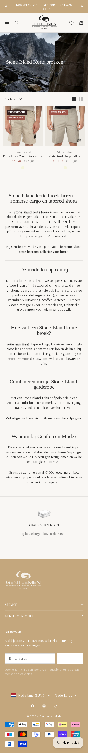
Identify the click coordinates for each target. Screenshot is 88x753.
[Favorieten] (71, 23)
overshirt (55, 407)
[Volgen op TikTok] (56, 706)
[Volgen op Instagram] (44, 706)
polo (58, 398)
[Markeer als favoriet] (37, 112)
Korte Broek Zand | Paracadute (22, 156)
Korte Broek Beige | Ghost (65, 156)
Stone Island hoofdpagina (62, 418)
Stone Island (23, 152)
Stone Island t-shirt (37, 398)
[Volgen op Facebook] (32, 706)
